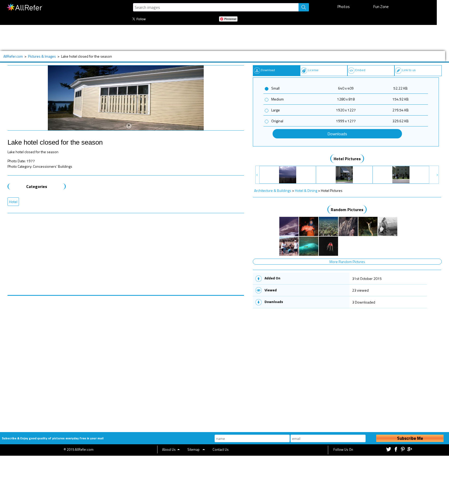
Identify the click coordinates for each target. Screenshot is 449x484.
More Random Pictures (347, 261)
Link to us (408, 70)
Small (275, 88)
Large (275, 110)
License (313, 70)
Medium (277, 99)
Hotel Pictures (347, 159)
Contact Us (221, 449)
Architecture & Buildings (272, 190)
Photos (344, 7)
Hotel (13, 201)
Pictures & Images (42, 56)
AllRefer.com (13, 56)
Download (268, 70)
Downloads (337, 134)
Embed (360, 70)
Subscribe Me (410, 438)
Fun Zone (381, 7)
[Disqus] (126, 361)
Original (277, 121)
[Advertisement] (174, 38)
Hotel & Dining (306, 190)
